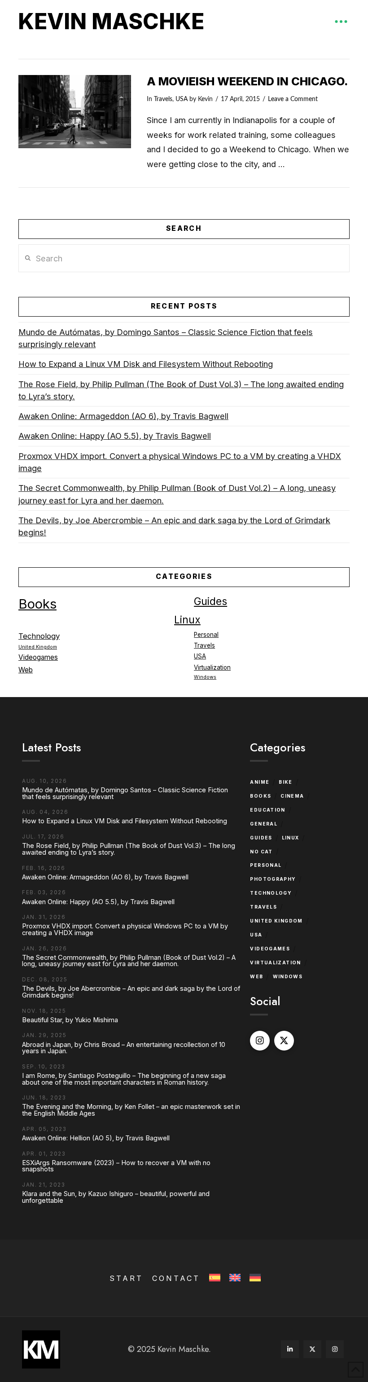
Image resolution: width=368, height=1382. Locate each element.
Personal (206, 634)
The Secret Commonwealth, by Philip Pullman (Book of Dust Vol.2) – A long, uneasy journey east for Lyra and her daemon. (177, 494)
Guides (210, 601)
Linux (187, 620)
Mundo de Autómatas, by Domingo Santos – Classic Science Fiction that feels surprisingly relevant (165, 338)
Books (37, 604)
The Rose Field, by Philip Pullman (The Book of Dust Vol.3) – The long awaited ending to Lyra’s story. (181, 390)
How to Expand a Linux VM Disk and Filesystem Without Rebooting (145, 364)
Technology (39, 635)
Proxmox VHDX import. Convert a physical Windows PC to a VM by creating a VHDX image (179, 462)
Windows (205, 677)
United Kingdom (37, 647)
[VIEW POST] (74, 111)
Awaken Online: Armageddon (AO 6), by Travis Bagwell (123, 416)
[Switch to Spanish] (214, 1278)
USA (181, 99)
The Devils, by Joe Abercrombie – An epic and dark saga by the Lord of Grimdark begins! (174, 526)
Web (25, 670)
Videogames (38, 657)
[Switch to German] (254, 1278)
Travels (163, 99)
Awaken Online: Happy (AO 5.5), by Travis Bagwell (114, 436)
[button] (341, 21)
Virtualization (212, 667)
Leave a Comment (293, 99)
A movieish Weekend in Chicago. (247, 81)
